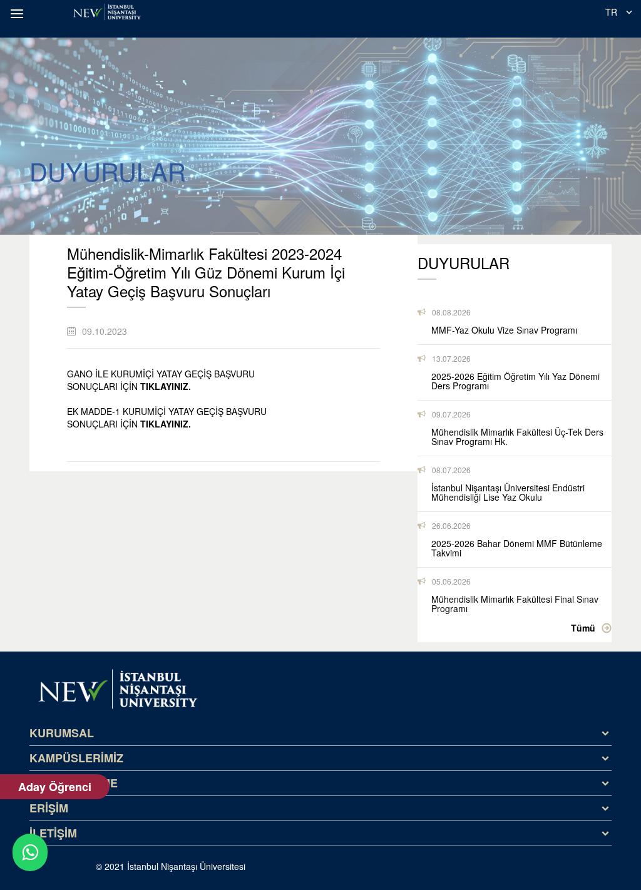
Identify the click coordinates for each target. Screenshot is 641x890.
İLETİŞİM (53, 833)
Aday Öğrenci (54, 787)
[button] (18, 13)
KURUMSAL (61, 733)
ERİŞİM (48, 808)
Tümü (583, 628)
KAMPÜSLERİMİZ (76, 758)
